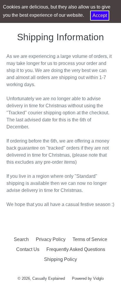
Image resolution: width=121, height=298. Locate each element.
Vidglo (98, 278)
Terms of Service (90, 239)
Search (21, 239)
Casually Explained (48, 278)
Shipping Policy (60, 259)
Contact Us (27, 249)
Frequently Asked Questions (75, 249)
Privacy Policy (50, 239)
